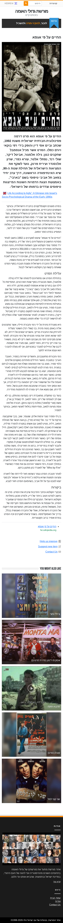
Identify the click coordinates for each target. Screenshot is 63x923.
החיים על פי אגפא (47, 526)
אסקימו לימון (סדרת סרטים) (45, 660)
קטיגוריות (53, 3)
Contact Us (51, 551)
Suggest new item (47, 546)
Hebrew (9, 3)
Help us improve (48, 541)
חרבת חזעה (54, 706)
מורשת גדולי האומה (31, 11)
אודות (58, 901)
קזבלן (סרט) (54, 753)
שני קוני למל (54, 799)
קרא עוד (57, 881)
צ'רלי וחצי (55, 614)
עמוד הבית (55, 898)
